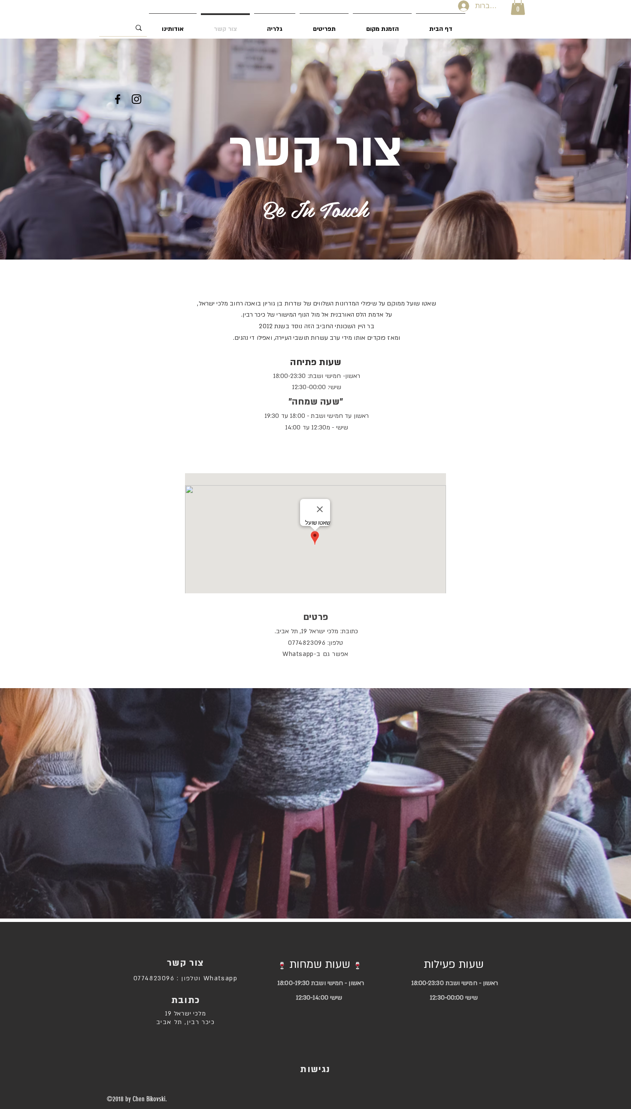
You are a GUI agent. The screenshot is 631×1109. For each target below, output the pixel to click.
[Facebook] (117, 99)
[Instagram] (136, 99)
